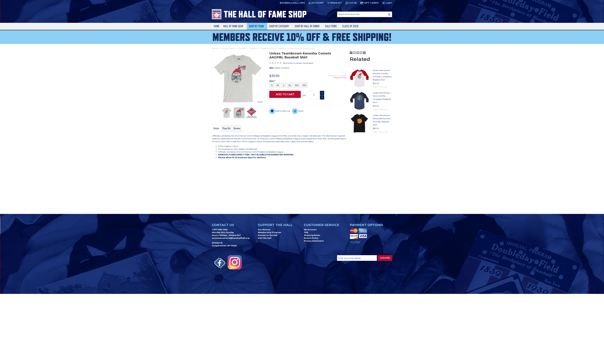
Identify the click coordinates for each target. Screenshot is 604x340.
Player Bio (226, 128)
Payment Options (366, 225)
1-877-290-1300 (220, 229)
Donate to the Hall (267, 235)
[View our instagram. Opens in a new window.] (235, 262)
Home (216, 26)
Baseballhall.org (292, 2)
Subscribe (385, 258)
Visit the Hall (264, 238)
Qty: (304, 95)
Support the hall (275, 225)
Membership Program (269, 232)
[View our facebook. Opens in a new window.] (220, 263)
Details (216, 128)
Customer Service (321, 225)
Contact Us (223, 225)
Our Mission (264, 229)
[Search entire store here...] (389, 14)
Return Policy (311, 238)
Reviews (237, 128)
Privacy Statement (314, 241)
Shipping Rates (312, 235)
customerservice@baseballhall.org (230, 238)
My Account (310, 229)
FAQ (306, 232)
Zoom (260, 102)
